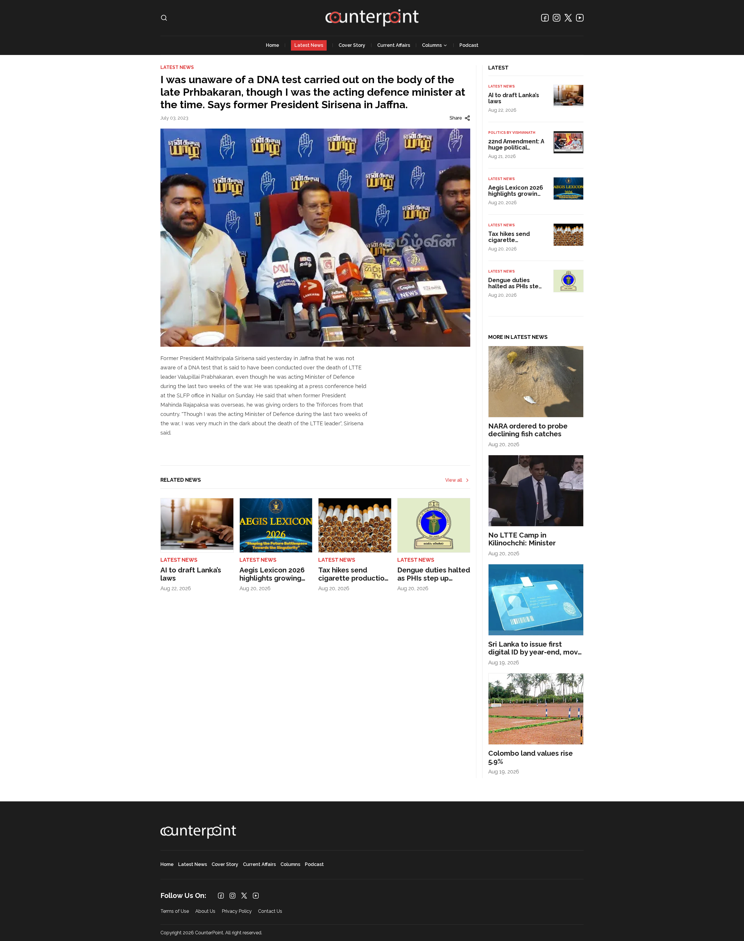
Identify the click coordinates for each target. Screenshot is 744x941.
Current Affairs (393, 45)
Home (272, 45)
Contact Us (270, 911)
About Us (205, 911)
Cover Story (352, 45)
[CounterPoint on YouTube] (580, 18)
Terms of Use (174, 911)
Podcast (468, 45)
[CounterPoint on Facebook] (545, 18)
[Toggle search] (163, 17)
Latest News (308, 45)
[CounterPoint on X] (568, 18)
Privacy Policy (237, 911)
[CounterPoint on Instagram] (556, 18)
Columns (432, 45)
